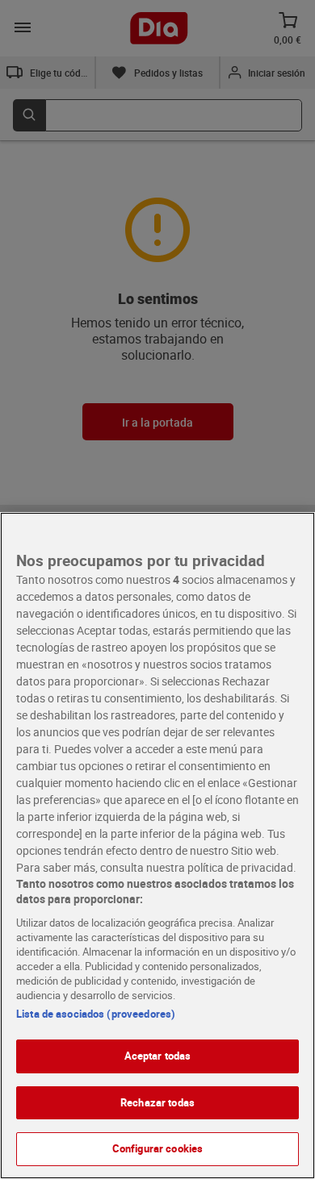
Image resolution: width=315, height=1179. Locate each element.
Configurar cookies (157, 1148)
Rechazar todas (157, 1102)
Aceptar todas (157, 1055)
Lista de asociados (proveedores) (95, 1013)
